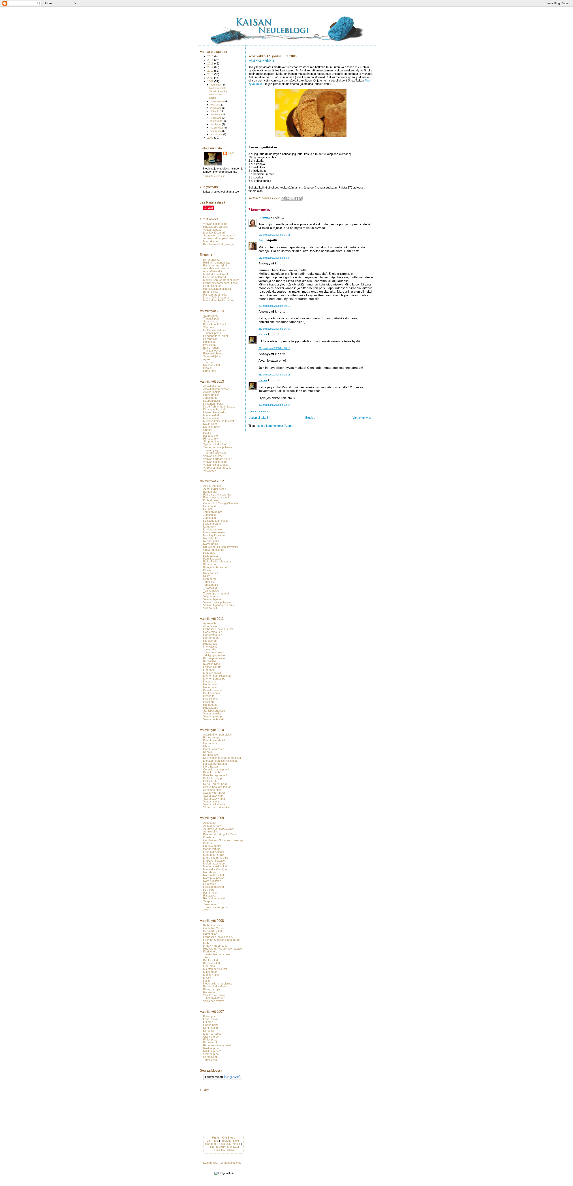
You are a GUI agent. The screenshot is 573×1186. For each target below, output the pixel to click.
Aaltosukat (209, 822)
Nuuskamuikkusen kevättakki (221, 546)
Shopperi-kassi (212, 441)
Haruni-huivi (210, 743)
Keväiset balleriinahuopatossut (222, 757)
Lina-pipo (209, 966)
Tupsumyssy (210, 450)
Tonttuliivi (209, 581)
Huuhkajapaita (212, 846)
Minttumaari (210, 971)
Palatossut (209, 883)
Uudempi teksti (258, 417)
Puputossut (210, 1042)
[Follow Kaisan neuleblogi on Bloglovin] (222, 1079)
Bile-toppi (209, 1016)
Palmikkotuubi (211, 772)
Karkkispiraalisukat (214, 658)
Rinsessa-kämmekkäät (217, 1045)
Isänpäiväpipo (211, 848)
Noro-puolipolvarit (214, 878)
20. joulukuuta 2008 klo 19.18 (274, 306)
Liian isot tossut (212, 1033)
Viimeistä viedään (218, 91)
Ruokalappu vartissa (215, 226)
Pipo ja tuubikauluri (215, 567)
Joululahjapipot (212, 511)
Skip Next (233, 1147)
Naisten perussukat (215, 763)
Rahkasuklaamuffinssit (217, 288)
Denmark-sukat (212, 931)
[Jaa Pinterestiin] (300, 198)
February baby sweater (217, 494)
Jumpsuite (209, 514)
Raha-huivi (210, 892)
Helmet (207, 509)
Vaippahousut (211, 596)
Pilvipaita (208, 696)
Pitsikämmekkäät (213, 886)
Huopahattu (210, 643)
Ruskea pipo (211, 1048)
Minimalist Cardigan (215, 869)
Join (209, 1140)
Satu (262, 240)
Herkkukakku (216, 94)
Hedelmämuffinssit (214, 277)
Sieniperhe (210, 578)
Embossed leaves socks (218, 936)
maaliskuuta (217, 127)
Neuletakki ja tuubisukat (217, 983)
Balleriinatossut (212, 925)
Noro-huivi (209, 872)
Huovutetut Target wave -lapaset (222, 948)
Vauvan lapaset (212, 229)
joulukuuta (216, 84)
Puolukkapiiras (212, 285)
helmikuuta (216, 131)
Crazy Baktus (211, 394)
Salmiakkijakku (212, 356)
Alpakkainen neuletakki (217, 734)
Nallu (206, 980)
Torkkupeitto (210, 584)
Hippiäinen (210, 640)
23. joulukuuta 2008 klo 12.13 (274, 374)
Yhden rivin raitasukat (216, 807)
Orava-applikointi (213, 549)
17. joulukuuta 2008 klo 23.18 (274, 234)
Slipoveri (208, 327)
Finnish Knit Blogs (223, 1137)
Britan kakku (210, 291)
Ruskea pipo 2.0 (213, 1051)
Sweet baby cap (213, 795)
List (216, 1140)
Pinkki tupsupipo (213, 778)
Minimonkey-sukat (214, 532)
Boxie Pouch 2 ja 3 (214, 324)
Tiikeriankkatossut (214, 998)
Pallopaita (209, 552)
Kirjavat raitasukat (214, 409)
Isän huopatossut (213, 749)
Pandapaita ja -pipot (215, 336)
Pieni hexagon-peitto (216, 775)
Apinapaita (209, 623)
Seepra (207, 901)
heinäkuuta (216, 114)
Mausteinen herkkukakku (218, 300)
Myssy (207, 977)
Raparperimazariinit (215, 265)
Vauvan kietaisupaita (216, 464)
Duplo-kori (209, 370)
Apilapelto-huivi (212, 825)
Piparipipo (209, 564)
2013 (210, 63)
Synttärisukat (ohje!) (215, 444)
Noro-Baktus (210, 766)
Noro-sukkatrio (212, 880)
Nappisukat (210, 681)
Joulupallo (209, 649)
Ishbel (207, 746)
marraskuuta (217, 101)
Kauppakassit (211, 400)
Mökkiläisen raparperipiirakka (221, 280)
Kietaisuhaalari (212, 523)
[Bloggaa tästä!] (287, 198)
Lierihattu (209, 669)
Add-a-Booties (212, 485)
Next (236, 1140)
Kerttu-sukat (210, 960)
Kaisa (263, 334)
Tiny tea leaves (212, 350)
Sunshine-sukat (212, 789)
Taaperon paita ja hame (217, 447)
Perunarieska (211, 259)
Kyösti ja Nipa (211, 664)
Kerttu (212, 98)
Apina (206, 359)
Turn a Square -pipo (215, 907)
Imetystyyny (210, 646)
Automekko (210, 626)
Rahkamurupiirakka (215, 294)
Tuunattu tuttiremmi (215, 453)
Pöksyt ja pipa (211, 989)
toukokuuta (216, 121)
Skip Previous (216, 1147)
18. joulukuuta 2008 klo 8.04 (274, 257)
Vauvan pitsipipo (213, 716)
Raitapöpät (210, 704)
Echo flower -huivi (214, 740)
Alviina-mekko (211, 391)
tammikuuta (216, 134)
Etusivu (310, 417)
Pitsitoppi (208, 701)
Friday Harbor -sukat (215, 945)
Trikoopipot (210, 587)
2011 (210, 70)
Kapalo (207, 752)
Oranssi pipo (211, 1036)
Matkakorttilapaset (214, 860)
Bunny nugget (211, 737)
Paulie (207, 432)
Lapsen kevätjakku (214, 412)
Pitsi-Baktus (210, 698)
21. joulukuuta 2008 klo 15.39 (274, 328)
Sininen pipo (211, 1054)
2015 (210, 56)
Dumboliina (210, 934)
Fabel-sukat (210, 1019)
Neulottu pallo (211, 426)
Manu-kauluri (211, 241)
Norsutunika (210, 544)
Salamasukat (211, 321)
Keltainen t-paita (213, 403)
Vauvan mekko (212, 713)
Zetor (206, 910)
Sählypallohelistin (214, 710)
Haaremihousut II (213, 634)
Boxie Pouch (211, 347)
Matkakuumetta (217, 88)
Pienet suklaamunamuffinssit (220, 282)
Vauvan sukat (211, 801)
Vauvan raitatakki (213, 719)
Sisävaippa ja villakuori (217, 786)
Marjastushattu (212, 415)
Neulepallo (210, 684)
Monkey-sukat (211, 418)
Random (210, 1143)
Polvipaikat (210, 338)
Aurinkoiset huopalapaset (218, 238)
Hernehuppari (211, 637)
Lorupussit (209, 526)
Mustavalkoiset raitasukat (218, 421)
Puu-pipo (208, 889)
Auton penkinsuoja (214, 488)
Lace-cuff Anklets (213, 851)
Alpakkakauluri (212, 386)
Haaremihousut (212, 632)
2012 (210, 67)
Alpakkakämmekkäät (216, 389)
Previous (225, 1140)
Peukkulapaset (212, 693)
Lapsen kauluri (212, 666)
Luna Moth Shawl (213, 854)
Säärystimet (210, 315)
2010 (210, 74)
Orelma (207, 429)
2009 (210, 77)
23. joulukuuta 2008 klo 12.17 (274, 404)
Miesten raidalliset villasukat (220, 760)
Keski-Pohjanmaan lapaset (219, 406)
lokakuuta (215, 104)
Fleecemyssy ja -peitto (216, 497)
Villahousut (210, 608)
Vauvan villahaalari (215, 804)
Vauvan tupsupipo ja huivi (219, 605)
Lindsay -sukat (212, 672)
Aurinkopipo (210, 831)
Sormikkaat (210, 1056)
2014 (210, 59)
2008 (210, 81)
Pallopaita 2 (210, 555)
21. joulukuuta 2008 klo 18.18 (274, 348)
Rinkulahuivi (210, 438)
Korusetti (208, 1030)
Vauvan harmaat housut (217, 458)
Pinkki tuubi (210, 781)
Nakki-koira (210, 423)
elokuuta (215, 111)
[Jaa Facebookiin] (296, 198)
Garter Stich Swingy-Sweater (220, 503)
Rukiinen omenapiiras (216, 262)
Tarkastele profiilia (214, 176)
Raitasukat (209, 895)
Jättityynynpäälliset (214, 655)
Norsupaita (210, 687)
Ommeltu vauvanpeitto (217, 769)
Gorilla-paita (210, 1024)
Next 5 (237, 1143)
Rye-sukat (209, 344)
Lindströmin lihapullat (216, 297)
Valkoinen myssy (213, 1000)
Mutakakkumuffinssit (215, 274)
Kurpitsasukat (211, 963)
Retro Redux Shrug (215, 784)
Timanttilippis (211, 318)
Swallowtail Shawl (214, 995)
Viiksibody (209, 470)
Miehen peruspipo (214, 678)
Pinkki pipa (210, 1039)
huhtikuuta (216, 124)
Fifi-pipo (208, 1022)
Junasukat (209, 517)
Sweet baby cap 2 (214, 798)
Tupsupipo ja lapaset (216, 593)
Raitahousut (210, 573)
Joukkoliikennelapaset (217, 954)
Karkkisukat (210, 661)
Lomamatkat (210, 1162)
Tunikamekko (211, 590)
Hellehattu (209, 506)
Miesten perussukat (215, 968)
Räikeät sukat (211, 365)
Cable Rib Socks (213, 928)
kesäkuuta (216, 117)
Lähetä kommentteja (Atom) (275, 425)
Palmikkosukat (212, 558)
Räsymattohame (213, 353)
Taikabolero (210, 904)
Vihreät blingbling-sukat (217, 467)
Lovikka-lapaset (212, 529)
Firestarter (209, 837)
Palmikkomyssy (212, 690)
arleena (264, 217)
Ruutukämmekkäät (214, 898)
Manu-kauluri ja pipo (215, 857)
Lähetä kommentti (258, 411)
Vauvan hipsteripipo (215, 223)
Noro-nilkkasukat (213, 875)
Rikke (206, 576)
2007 (210, 137)
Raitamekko (210, 435)
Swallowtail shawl (214, 792)
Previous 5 (224, 1143)
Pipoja (207, 368)
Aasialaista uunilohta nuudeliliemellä (216, 270)
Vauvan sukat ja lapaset (217, 602)
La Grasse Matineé (214, 330)
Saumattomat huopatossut (219, 235)
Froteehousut (211, 500)
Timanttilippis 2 (212, 333)
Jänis (206, 957)
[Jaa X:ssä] (292, 198)
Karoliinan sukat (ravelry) (218, 244)
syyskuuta (216, 107)
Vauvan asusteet (213, 456)
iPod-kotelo (210, 951)
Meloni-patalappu (214, 863)
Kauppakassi (211, 754)
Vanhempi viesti (363, 417)
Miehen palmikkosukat (217, 675)
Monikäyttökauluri (214, 232)
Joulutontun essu (213, 652)
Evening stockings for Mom (219, 834)
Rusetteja (209, 341)
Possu (207, 570)
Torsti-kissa (210, 1059)
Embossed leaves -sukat (218, 629)
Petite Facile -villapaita (217, 561)
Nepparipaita (211, 541)
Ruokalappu (210, 707)
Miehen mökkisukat (215, 866)
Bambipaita (210, 491)
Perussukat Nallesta (215, 986)
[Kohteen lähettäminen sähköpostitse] (283, 198)
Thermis (208, 362)
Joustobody (210, 397)
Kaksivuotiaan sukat (215, 520)
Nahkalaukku (211, 538)
